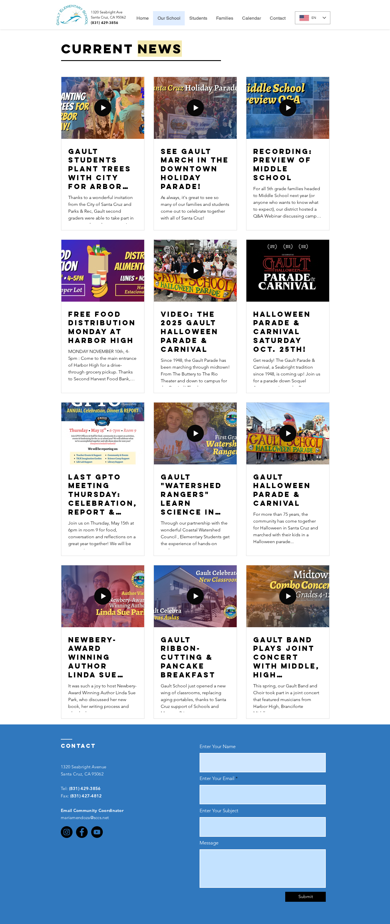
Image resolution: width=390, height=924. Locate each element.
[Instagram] (67, 832)
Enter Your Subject (219, 810)
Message (209, 842)
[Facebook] (82, 832)
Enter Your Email (217, 778)
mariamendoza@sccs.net (85, 817)
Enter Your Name (218, 746)
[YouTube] (97, 832)
